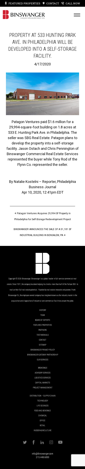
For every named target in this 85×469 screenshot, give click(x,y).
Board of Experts (42, 320)
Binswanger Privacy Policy (42, 350)
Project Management (42, 388)
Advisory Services (42, 373)
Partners (42, 330)
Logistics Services (42, 378)
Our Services (42, 360)
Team (42, 315)
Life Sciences (42, 406)
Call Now (73, 3)
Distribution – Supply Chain (43, 396)
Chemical (42, 416)
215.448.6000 (42, 457)
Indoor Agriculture (42, 430)
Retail (42, 425)
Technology (42, 401)
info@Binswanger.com (42, 453)
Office (42, 420)
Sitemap (42, 345)
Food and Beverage (42, 411)
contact (52, 3)
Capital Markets (42, 383)
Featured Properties (24, 3)
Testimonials (43, 335)
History (42, 310)
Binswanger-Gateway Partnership (42, 355)
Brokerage (42, 368)
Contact (42, 340)
